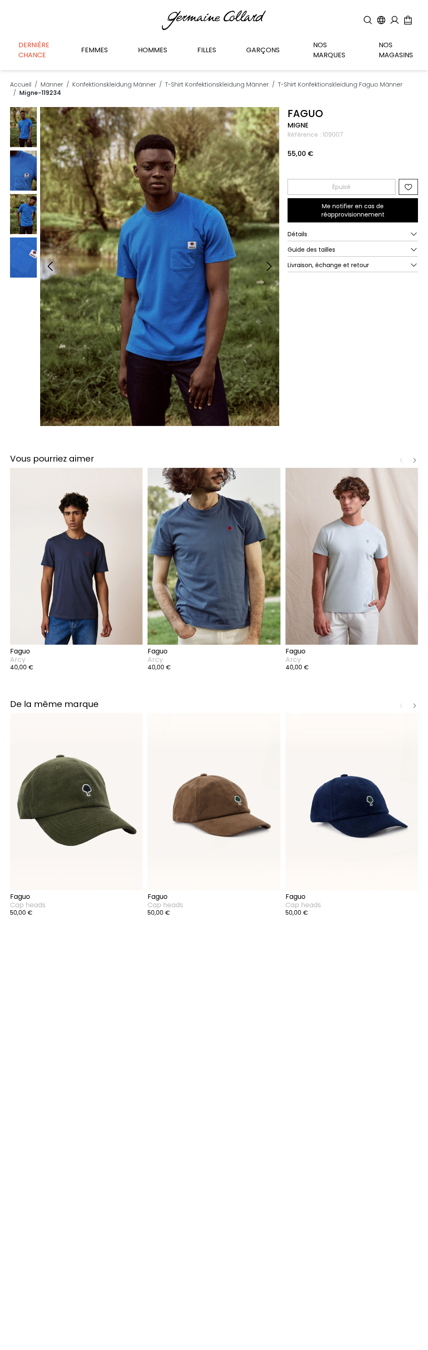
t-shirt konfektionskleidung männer (217, 84)
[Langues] (381, 20)
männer (52, 84)
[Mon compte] (395, 20)
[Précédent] (50, 266)
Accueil (20, 84)
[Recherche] (368, 20)
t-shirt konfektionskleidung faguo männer (340, 84)
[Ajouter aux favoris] (408, 187)
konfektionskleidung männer (114, 84)
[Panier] (408, 20)
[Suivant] (269, 266)
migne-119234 (40, 93)
